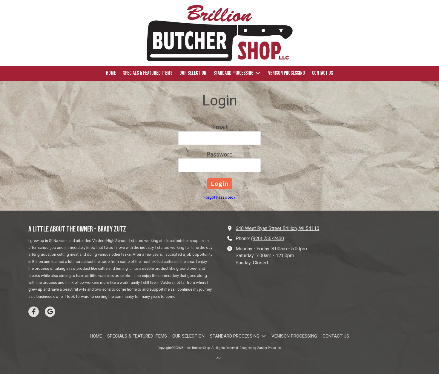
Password (219, 154)
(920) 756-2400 (267, 238)
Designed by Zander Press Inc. (261, 348)
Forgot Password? (220, 197)
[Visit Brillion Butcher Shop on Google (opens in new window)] (50, 311)
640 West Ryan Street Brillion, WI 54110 (277, 228)
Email (219, 127)
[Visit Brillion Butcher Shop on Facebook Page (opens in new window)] (33, 311)
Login (219, 357)
